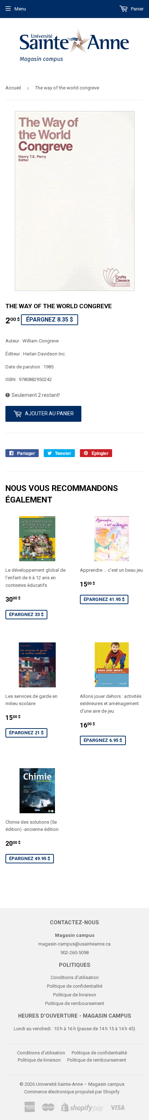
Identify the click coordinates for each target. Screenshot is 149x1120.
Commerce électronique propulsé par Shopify (71, 1091)
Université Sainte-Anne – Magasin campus (80, 1084)
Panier (137, 9)
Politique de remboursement (74, 1003)
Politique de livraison (74, 994)
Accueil (13, 87)
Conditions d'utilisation (75, 977)
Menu (20, 9)
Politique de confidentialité (74, 986)
